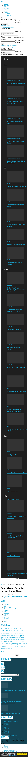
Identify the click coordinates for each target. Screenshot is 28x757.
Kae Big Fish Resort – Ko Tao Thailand (13, 690)
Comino (20, 628)
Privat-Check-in (23, 639)
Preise (18, 639)
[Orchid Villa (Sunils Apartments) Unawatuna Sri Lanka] (15, 283)
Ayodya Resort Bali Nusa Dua (16, 391)
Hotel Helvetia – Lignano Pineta (17, 473)
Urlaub (2, 648)
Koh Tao (9, 15)
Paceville (8, 637)
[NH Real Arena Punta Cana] (15, 79)
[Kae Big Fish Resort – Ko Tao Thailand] (4, 687)
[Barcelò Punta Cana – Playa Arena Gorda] (15, 156)
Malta (5, 6)
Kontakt (6, 746)
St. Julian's (22, 644)
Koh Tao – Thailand (13, 556)
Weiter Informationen (13, 755)
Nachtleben (3, 637)
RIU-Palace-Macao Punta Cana (11, 713)
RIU (19, 641)
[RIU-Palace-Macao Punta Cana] (4, 710)
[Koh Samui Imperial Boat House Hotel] (15, 531)
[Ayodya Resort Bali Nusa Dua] (15, 386)
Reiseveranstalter (14, 641)
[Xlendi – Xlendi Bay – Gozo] (15, 240)
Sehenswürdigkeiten (23, 643)
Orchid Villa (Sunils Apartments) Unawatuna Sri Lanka (16, 289)
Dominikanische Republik (13, 80)
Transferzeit (24, 646)
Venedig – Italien (12, 455)
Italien (5, 11)
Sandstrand (16, 643)
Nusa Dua (6, 617)
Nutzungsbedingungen (9, 750)
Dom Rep (6, 5)
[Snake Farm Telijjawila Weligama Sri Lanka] (15, 305)
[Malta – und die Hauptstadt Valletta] (15, 220)
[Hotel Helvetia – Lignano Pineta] (14, 468)
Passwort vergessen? (6, 25)
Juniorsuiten (7, 635)
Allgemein (6, 604)
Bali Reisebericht (8, 607)
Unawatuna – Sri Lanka (14, 329)
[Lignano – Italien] (14, 486)
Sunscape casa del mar (9, 646)
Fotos (8, 633)
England (6, 610)
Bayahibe (13, 628)
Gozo (15, 633)
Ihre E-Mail (18, 31)
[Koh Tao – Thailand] (15, 551)
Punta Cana (6, 641)
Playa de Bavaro (9, 639)
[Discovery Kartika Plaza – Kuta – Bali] (15, 424)
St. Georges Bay (15, 644)
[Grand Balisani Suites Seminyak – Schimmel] (15, 405)
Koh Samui (9, 14)
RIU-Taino (6, 643)
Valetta (10, 648)
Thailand (6, 12)
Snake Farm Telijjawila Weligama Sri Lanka (14, 310)
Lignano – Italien (12, 491)
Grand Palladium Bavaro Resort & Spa (15, 102)
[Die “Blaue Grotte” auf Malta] (15, 182)
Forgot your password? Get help (8, 45)
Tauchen (15, 646)
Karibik (12, 635)
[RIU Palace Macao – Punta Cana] (15, 117)
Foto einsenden (7, 748)
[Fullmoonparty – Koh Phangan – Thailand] (15, 569)
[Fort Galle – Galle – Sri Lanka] (15, 363)
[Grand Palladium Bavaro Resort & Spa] (15, 97)
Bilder (17, 628)
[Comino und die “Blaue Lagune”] (15, 258)
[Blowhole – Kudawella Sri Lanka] (15, 343)
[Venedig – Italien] (15, 450)
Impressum (6, 747)
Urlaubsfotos (6, 648)
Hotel (18, 633)
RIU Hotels (11, 643)
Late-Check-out (16, 635)
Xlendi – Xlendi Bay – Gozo (16, 244)
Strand (3, 647)
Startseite (6, 4)
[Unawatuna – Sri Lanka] (15, 325)
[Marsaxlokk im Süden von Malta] (15, 200)
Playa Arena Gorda (15, 637)
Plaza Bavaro (14, 639)
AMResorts (3, 628)
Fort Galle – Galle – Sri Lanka (16, 367)
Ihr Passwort (18, 22)
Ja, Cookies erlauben (22, 753)
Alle (8, 499)
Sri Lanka (6, 8)
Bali (5, 9)
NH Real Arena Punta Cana (16, 83)
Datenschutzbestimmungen (7, 27)
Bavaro (8, 628)
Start (2, 584)
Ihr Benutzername (19, 20)
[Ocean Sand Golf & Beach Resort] (15, 136)
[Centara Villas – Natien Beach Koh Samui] (15, 511)
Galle (12, 633)
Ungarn (5, 621)
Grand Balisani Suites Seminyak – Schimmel (14, 410)
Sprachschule (3, 644)
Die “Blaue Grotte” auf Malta (16, 186)
